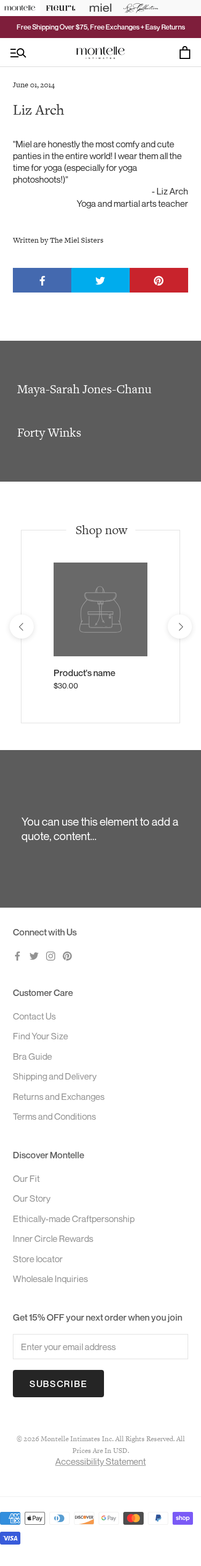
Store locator (38, 1258)
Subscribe (58, 1383)
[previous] (21, 627)
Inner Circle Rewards (53, 1238)
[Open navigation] (18, 52)
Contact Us (34, 1016)
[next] (179, 627)
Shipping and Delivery (54, 1076)
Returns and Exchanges (59, 1096)
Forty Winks (49, 432)
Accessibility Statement (100, 1461)
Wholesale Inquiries (50, 1278)
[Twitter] (34, 955)
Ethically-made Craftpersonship (74, 1218)
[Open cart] (184, 52)
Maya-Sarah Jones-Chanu (84, 389)
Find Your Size (40, 1035)
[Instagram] (50, 955)
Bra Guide (32, 1056)
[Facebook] (17, 955)
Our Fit (26, 1178)
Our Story (31, 1198)
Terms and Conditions (54, 1116)
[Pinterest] (67, 955)
